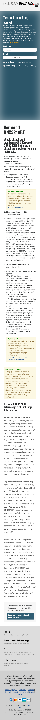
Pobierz (7, 631)
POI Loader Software (15, 208)
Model (5, 54)
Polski (19, 694)
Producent (7, 46)
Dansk (31, 692)
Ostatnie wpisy (10, 660)
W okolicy (18, 62)
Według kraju (21, 65)
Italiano (25, 692)
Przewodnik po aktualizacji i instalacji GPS (19, 616)
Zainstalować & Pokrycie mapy (16, 640)
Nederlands (17, 692)
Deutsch (31, 690)
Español (8, 690)
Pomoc (7, 649)
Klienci (20, 707)
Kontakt (30, 705)
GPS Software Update (16, 359)
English (14, 690)
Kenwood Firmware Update (17, 357)
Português (22, 690)
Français (8, 692)
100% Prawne (14, 42)
